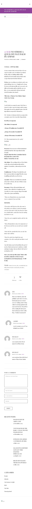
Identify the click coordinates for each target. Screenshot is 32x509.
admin (18, 59)
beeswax (14, 265)
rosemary (6, 269)
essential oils (22, 265)
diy (17, 265)
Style (5, 485)
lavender (22, 267)
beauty (10, 265)
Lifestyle (6, 479)
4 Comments (23, 59)
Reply (22, 293)
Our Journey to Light (9, 482)
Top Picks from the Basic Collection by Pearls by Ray (20, 430)
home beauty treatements (13, 267)
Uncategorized (8, 491)
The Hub (6, 488)
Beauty (14, 59)
